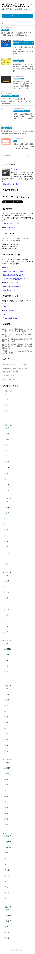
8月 (5, 450)
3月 (5, 405)
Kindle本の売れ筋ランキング (13, 275)
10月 (5, 439)
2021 (7, 686)
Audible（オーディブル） (12, 224)
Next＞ (28, 155)
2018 (7, 907)
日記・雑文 (22, 368)
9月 (5, 445)
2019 (7, 833)
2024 (7, 499)
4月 (5, 399)
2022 (7, 640)
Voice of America (9, 310)
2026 (7, 391)
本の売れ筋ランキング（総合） (14, 271)
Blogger (21, 950)
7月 (5, 456)
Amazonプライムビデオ (11, 282)
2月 (5, 411)
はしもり (16, 169)
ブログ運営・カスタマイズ (11, 375)
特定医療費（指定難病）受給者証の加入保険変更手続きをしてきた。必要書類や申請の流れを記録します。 (17, 346)
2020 (7, 759)
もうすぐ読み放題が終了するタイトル (16, 279)
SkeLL (5, 314)
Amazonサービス (9, 368)
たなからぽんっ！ (18, 5)
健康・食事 (24, 364)
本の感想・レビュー (10, 364)
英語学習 (6, 372)
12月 (5, 428)
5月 (5, 394)
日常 (15, 372)
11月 (5, 433)
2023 (7, 572)
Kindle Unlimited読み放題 (12, 286)
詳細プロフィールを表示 (10, 184)
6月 (5, 462)
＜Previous (7, 155)
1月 (5, 416)
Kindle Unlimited (9, 227)
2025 (7, 425)
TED (5, 307)
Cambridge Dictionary (10, 318)
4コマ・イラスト (8, 379)
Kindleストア (7, 267)
